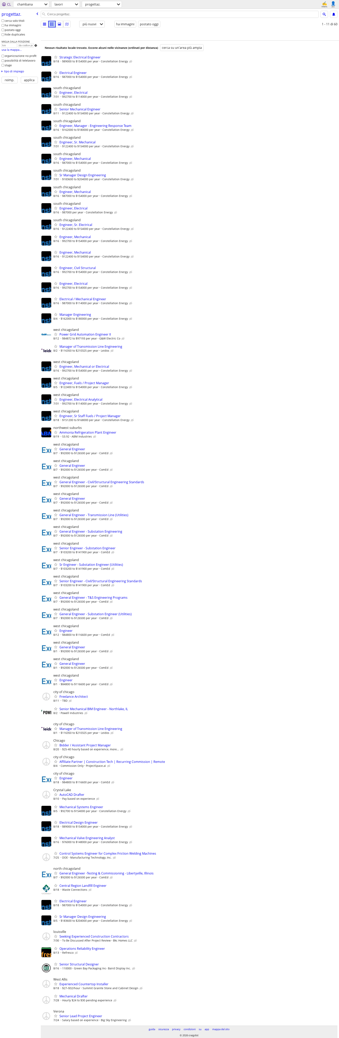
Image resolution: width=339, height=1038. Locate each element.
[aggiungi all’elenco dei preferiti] (55, 57)
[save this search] (333, 14)
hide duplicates (15, 34)
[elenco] (44, 24)
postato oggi (13, 30)
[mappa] (67, 24)
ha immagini (13, 25)
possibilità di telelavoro (20, 60)
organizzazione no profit (20, 56)
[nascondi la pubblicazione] (131, 61)
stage (8, 65)
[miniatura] (52, 24)
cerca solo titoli (15, 21)
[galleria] (59, 24)
